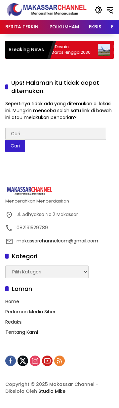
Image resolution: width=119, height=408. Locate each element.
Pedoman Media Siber (30, 311)
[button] (98, 10)
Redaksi (13, 322)
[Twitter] (23, 361)
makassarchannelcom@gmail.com (57, 240)
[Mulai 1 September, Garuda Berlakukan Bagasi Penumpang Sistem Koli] (101, 50)
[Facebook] (10, 361)
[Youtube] (47, 361)
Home (12, 301)
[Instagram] (35, 361)
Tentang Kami (21, 332)
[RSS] (59, 361)
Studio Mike (51, 391)
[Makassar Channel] (46, 9)
